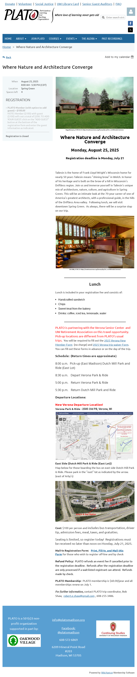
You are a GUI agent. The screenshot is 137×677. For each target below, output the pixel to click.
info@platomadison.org (68, 619)
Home (7, 47)
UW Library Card (68, 4)
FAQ (118, 4)
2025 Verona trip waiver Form (110, 344)
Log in (131, 12)
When (15, 81)
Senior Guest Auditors (97, 4)
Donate (10, 4)
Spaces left (12, 91)
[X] (130, 29)
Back (8, 57)
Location (13, 88)
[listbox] (119, 57)
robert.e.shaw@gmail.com (79, 595)
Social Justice (44, 4)
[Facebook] (130, 23)
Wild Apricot (107, 673)
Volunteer (25, 4)
